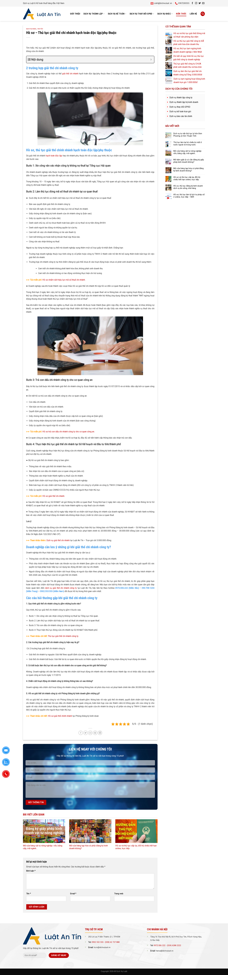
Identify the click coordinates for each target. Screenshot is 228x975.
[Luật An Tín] (41, 14)
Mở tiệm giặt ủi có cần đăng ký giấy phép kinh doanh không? (188, 160)
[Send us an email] (203, 3)
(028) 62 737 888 (112, 942)
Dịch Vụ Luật (121, 971)
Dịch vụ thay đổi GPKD (179, 107)
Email (73, 894)
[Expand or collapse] (151, 59)
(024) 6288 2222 (174, 945)
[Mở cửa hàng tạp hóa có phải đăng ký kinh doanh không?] (90, 831)
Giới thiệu (75, 13)
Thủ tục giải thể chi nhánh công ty (63, 636)
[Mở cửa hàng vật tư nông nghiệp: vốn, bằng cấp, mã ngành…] (44, 831)
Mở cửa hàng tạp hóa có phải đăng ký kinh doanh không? (188, 169)
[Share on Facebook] (81, 733)
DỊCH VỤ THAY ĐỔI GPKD (141, 13)
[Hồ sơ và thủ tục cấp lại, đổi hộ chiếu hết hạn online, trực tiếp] (136, 831)
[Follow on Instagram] (196, 3)
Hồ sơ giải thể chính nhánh (60, 716)
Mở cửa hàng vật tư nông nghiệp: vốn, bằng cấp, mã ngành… (187, 152)
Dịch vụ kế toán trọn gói (180, 111)
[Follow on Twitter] (200, 3)
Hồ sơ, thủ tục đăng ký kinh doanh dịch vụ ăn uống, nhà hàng (188, 187)
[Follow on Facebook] (192, 3)
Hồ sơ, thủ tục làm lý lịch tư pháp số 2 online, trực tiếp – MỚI (189, 195)
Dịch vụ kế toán (116, 13)
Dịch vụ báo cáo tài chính (180, 116)
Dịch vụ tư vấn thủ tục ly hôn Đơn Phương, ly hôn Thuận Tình (187, 134)
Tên (28, 894)
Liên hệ (193, 13)
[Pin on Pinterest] (95, 733)
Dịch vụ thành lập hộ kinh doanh (183, 102)
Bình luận (30, 871)
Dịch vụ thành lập (93, 13)
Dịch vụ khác (164, 13)
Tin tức (40, 29)
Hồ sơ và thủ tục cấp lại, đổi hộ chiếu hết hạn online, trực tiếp (186, 178)
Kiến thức (181, 13)
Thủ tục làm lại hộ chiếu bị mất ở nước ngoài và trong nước (187, 143)
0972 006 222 (159, 945)
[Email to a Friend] (90, 733)
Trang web (118, 894)
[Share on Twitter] (85, 733)
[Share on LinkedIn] (100, 733)
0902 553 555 (97, 942)
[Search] (203, 14)
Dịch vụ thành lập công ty (180, 97)
